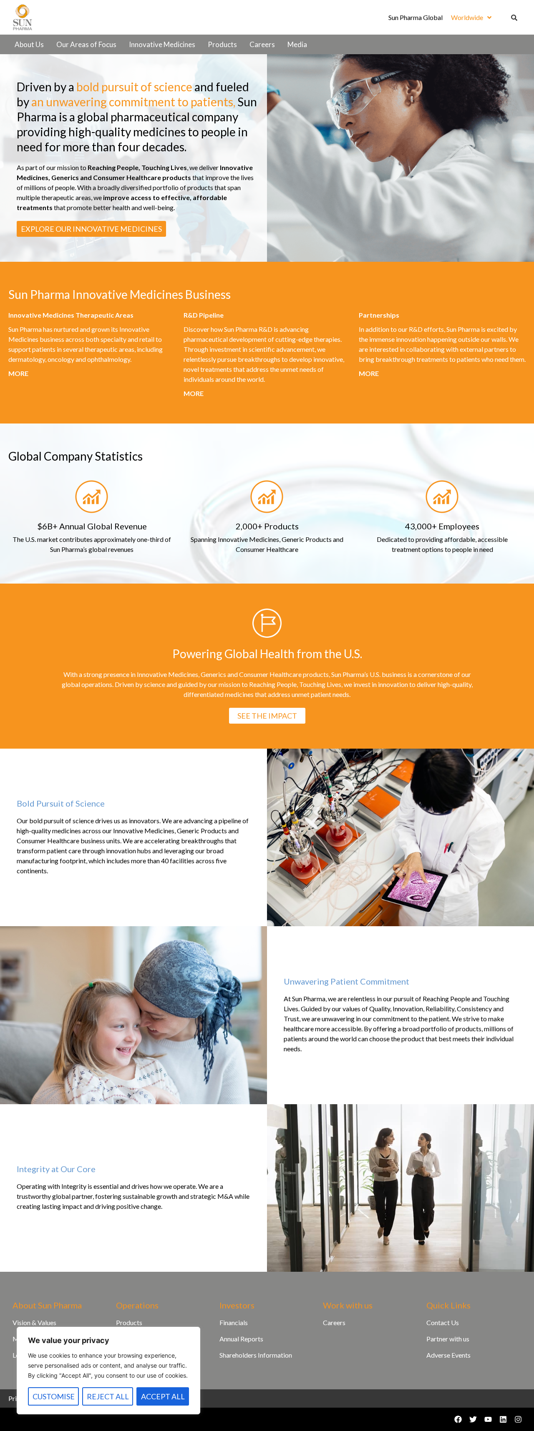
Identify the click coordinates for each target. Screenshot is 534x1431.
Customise (54, 1396)
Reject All (108, 1396)
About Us (29, 44)
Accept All (163, 1396)
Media (297, 44)
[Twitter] (473, 1419)
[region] (108, 1370)
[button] (471, 18)
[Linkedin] (503, 1419)
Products (222, 44)
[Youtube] (488, 1419)
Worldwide (467, 17)
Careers (262, 44)
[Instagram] (518, 1419)
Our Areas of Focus (86, 44)
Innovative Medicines (162, 44)
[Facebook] (458, 1419)
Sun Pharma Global (415, 17)
